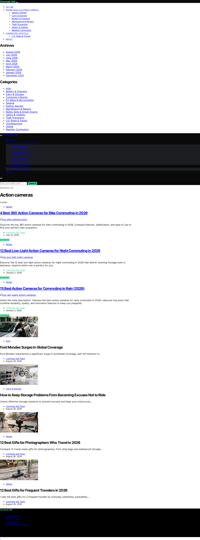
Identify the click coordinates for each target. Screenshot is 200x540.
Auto (8, 88)
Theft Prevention (20, 24)
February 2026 (14, 69)
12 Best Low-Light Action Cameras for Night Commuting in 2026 (50, 251)
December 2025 (15, 75)
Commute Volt (7, 1)
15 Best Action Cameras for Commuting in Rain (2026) (42, 288)
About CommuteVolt (17, 525)
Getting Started (19, 12)
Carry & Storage (19, 15)
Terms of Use (13, 516)
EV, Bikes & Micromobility (20, 100)
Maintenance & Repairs (23, 21)
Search (32, 183)
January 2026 (13, 72)
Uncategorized (14, 123)
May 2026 (11, 60)
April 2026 (12, 63)
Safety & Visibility (20, 27)
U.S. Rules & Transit (21, 36)
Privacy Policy (14, 519)
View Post (4, 240)
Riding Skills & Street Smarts (22, 10)
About (9, 39)
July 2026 (11, 54)
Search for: (5, 180)
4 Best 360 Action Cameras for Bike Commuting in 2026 (44, 213)
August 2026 (13, 52)
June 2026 (12, 57)
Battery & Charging (21, 18)
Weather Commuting (21, 30)
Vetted (9, 7)
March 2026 (12, 66)
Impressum (12, 522)
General (10, 103)
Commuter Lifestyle (17, 33)
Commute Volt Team (15, 232)
